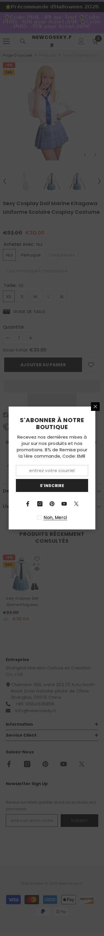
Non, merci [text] (55, 517)
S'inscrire (52, 485)
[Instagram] (40, 504)
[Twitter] (76, 504)
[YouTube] (64, 504)
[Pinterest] (52, 504)
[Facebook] (28, 504)
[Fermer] (95, 406)
